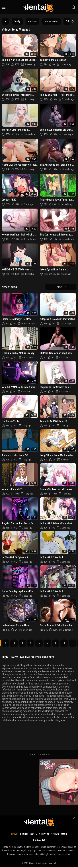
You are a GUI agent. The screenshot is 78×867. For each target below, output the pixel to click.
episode (32, 21)
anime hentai (51, 21)
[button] (72, 21)
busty (17, 21)
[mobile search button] (73, 7)
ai (5, 21)
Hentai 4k (33, 863)
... (72, 643)
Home (14, 834)
